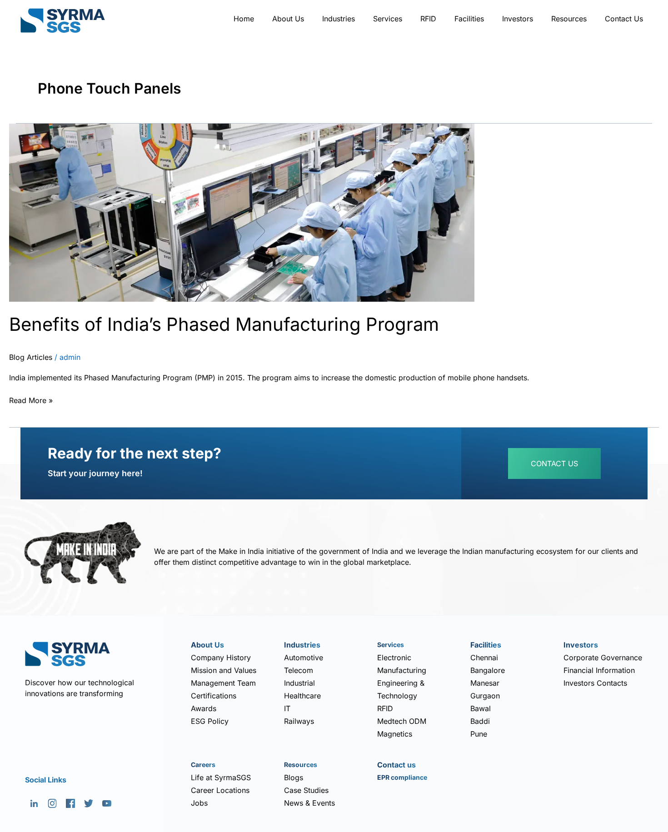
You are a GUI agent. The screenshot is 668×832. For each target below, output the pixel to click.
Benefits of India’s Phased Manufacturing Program (224, 324)
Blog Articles (30, 357)
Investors (517, 18)
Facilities (469, 18)
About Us (288, 18)
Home (244, 18)
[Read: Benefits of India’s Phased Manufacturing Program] (241, 211)
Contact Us (624, 18)
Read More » (31, 399)
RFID (428, 18)
